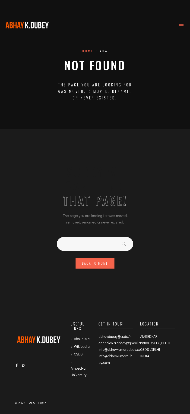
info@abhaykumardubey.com (121, 349)
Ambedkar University (79, 371)
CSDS (78, 354)
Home (88, 51)
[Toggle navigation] (181, 25)
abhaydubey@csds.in (115, 336)
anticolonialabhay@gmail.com (121, 342)
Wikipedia (82, 346)
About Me (82, 338)
